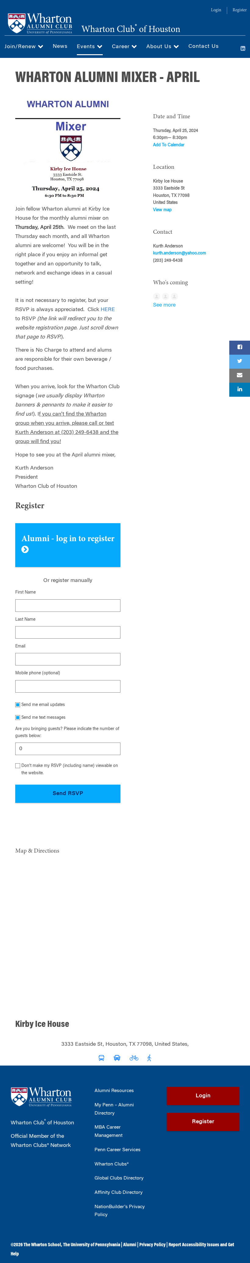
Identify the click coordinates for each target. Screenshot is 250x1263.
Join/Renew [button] (21, 47)
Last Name (25, 620)
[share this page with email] (239, 376)
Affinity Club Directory (119, 1192)
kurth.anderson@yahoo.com (179, 253)
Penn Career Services (118, 1150)
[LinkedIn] (243, 49)
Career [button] (121, 47)
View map (162, 210)
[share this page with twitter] (239, 362)
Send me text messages (43, 718)
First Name (25, 593)
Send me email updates (43, 705)
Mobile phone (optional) (37, 673)
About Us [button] (159, 47)
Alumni (129, 1245)
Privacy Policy (152, 1245)
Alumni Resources (114, 1090)
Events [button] (87, 47)
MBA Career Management (109, 1131)
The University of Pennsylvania (91, 1245)
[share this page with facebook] (239, 348)
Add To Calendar (168, 145)
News (60, 46)
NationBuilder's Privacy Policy (120, 1211)
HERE (108, 310)
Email (20, 646)
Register (240, 10)
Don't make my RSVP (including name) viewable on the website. (69, 769)
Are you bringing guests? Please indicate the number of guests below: (67, 732)
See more (164, 305)
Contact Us (203, 46)
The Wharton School (42, 1245)
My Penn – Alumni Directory (114, 1109)
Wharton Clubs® (112, 1164)
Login (216, 10)
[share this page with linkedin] (239, 390)
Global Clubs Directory (119, 1178)
